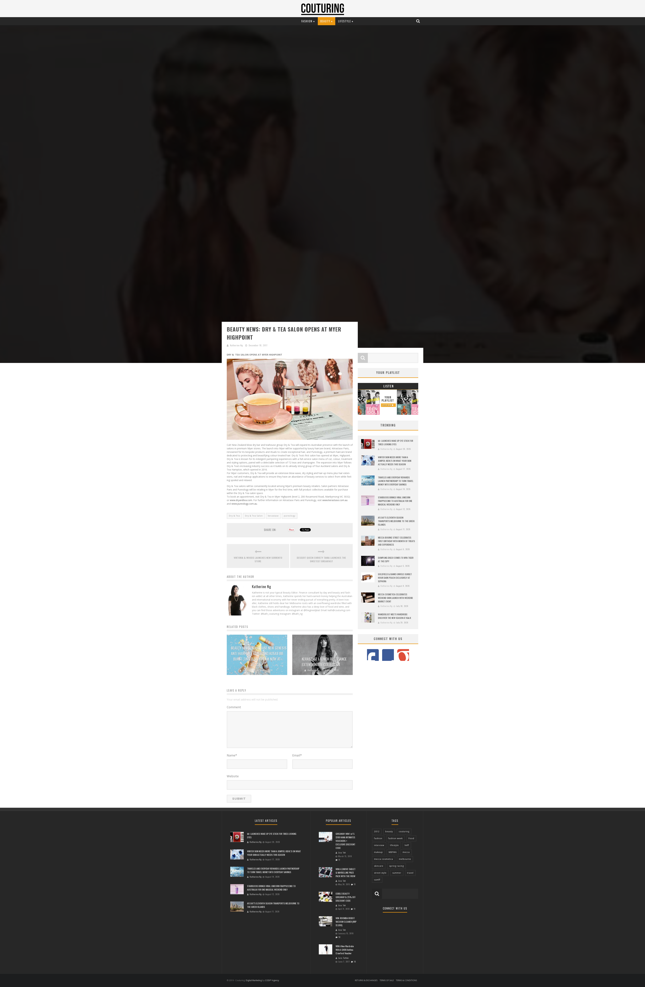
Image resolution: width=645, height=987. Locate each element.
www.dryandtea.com (240, 500)
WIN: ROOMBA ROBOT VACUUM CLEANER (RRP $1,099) (346, 921)
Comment (234, 707)
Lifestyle (344, 21)
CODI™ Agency (272, 980)
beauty (389, 831)
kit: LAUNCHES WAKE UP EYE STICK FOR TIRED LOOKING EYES (395, 442)
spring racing (396, 866)
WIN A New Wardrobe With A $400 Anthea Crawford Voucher (345, 949)
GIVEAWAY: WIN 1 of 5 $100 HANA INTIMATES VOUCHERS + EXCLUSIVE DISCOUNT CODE (345, 841)
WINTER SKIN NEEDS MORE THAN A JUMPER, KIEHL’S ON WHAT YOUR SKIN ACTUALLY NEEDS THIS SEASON (394, 460)
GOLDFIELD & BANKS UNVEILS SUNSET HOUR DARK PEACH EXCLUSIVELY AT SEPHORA (395, 577)
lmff (407, 845)
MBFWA (393, 852)
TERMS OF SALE (387, 980)
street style (380, 872)
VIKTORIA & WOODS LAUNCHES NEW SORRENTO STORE (258, 559)
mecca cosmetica (383, 859)
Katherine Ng (236, 345)
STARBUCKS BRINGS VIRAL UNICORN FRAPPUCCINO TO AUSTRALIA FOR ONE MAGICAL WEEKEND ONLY (395, 501)
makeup (378, 852)
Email (297, 755)
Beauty (325, 21)
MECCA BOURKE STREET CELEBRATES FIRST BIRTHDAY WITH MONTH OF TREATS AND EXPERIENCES (396, 541)
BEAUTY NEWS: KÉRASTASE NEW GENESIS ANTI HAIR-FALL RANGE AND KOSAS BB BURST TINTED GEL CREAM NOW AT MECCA (259, 656)
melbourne (405, 859)
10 (339, 937)
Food (411, 838)
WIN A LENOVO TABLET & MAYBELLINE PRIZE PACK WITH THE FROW (345, 872)
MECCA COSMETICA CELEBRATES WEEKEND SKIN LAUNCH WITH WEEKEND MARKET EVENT (395, 597)
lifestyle (394, 845)
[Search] (418, 21)
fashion (378, 838)
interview (379, 845)
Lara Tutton (343, 958)
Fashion (306, 21)
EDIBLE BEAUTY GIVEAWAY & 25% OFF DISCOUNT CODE (346, 897)
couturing (404, 831)
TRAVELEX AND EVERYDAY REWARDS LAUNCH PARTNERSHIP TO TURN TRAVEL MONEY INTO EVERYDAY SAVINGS (395, 481)
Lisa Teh (342, 852)
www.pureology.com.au (244, 503)
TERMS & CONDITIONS (406, 980)
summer (396, 872)
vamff (377, 879)
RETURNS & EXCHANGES (366, 980)
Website (233, 776)
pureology (289, 515)
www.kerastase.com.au (335, 500)
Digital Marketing (254, 980)
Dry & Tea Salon (254, 515)
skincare (378, 866)
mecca (406, 852)
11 (339, 859)
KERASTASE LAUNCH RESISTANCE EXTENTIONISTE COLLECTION (324, 661)
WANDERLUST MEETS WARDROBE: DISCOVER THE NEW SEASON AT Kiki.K (394, 616)
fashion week (395, 838)
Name (232, 755)
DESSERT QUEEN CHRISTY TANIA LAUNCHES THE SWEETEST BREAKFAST (321, 559)
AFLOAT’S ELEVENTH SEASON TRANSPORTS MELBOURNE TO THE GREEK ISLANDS (396, 521)
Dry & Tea (234, 515)
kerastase (273, 515)
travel (410, 872)
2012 (376, 831)
